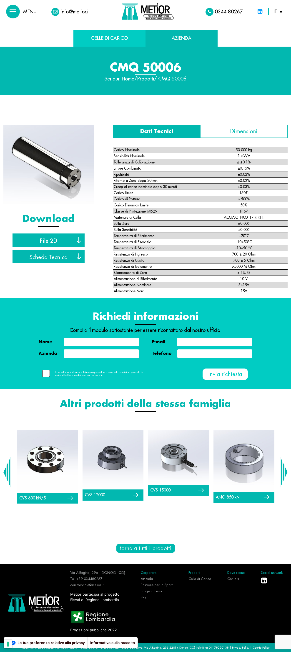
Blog (144, 597)
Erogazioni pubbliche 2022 (93, 630)
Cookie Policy (261, 647)
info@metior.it (75, 11)
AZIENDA (181, 38)
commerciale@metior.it (86, 585)
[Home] (35, 602)
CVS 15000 (160, 490)
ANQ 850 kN (228, 497)
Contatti (233, 579)
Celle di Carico (109, 38)
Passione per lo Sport (157, 585)
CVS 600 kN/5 (32, 498)
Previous (8, 472)
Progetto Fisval (152, 591)
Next (283, 472)
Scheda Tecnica (48, 257)
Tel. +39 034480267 (86, 579)
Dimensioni (244, 131)
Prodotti (145, 78)
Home (128, 78)
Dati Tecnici (156, 131)
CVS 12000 (95, 494)
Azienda (48, 353)
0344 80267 (229, 11)
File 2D (48, 240)
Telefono (162, 353)
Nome (45, 342)
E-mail (159, 342)
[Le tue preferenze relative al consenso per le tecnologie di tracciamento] (8, 644)
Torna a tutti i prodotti (145, 548)
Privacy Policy (241, 647)
